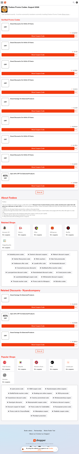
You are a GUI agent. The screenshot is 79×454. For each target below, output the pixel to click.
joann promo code (17, 389)
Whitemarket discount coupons (53, 277)
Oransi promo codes (64, 272)
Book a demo (28, 430)
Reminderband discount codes (42, 272)
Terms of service (49, 443)
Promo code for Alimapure (41, 281)
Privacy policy (40, 443)
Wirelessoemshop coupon (63, 398)
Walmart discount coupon (61, 254)
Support (47, 434)
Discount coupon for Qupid (16, 406)
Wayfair (20, 366)
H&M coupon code (35, 389)
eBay (35, 232)
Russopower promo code (63, 406)
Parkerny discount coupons (61, 402)
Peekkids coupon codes (61, 411)
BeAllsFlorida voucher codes (19, 393)
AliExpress (53, 232)
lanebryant (69, 366)
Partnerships (38, 430)
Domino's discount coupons (38, 254)
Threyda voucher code (20, 281)
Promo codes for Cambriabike (40, 406)
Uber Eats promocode (58, 259)
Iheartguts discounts (15, 402)
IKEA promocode (63, 393)
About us (32, 434)
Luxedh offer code (40, 263)
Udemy (20, 232)
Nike (51, 366)
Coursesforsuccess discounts (26, 268)
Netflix (68, 232)
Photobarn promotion (39, 415)
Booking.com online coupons (43, 393)
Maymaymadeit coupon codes (37, 402)
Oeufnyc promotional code (40, 398)
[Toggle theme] (76, 2)
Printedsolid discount (58, 263)
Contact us (39, 434)
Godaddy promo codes (16, 254)
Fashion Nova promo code (22, 259)
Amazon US (5, 232)
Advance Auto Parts (40, 366)
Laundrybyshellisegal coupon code (26, 277)
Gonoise (4, 379)
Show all (39, 192)
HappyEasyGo (6, 245)
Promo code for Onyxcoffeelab (19, 411)
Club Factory (6, 366)
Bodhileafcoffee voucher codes (51, 268)
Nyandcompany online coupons (56, 389)
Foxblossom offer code (21, 263)
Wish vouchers (40, 259)
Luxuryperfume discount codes (17, 272)
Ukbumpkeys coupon (41, 411)
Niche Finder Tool (49, 430)
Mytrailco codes (60, 281)
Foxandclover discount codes (17, 398)
